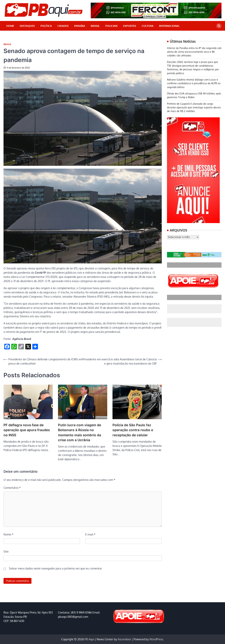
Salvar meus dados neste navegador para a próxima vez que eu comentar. (55, 568)
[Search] (218, 26)
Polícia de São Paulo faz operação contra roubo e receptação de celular (132, 430)
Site (6, 551)
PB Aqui (89, 639)
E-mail (90, 534)
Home (10, 25)
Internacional (169, 25)
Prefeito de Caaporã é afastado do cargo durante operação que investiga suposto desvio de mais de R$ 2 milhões (194, 107)
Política (46, 25)
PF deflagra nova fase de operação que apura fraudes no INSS (27, 430)
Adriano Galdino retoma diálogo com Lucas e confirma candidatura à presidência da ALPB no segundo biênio (193, 83)
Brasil (95, 25)
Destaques (27, 25)
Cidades (63, 25)
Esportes (129, 25)
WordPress (156, 639)
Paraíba (79, 25)
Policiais (111, 25)
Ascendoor (124, 639)
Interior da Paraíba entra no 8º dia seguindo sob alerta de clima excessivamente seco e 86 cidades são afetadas (194, 51)
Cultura (147, 25)
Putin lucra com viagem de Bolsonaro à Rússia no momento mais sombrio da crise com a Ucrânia (79, 432)
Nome (9, 534)
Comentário (12, 487)
